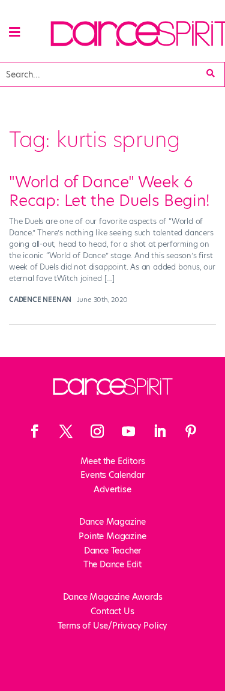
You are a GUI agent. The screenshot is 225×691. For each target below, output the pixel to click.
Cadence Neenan (40, 299)
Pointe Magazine (112, 536)
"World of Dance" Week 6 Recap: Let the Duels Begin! (109, 191)
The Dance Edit (112, 564)
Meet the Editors (112, 461)
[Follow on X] (66, 431)
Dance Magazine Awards (113, 597)
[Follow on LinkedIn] (159, 431)
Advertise (112, 489)
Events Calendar (112, 475)
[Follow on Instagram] (97, 431)
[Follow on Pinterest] (191, 431)
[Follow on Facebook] (35, 431)
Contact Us (112, 611)
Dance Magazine (112, 522)
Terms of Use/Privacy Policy (113, 626)
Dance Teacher (112, 551)
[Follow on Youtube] (128, 431)
